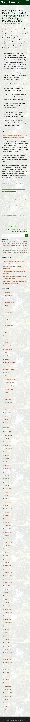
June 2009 (7, 632)
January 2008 (8, 689)
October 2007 (8, 699)
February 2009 (8, 646)
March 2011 (7, 562)
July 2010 (7, 589)
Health (6, 339)
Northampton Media (7, 28)
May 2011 (7, 555)
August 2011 (7, 545)
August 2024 (7, 452)
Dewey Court (8, 319)
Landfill (5, 215)
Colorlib (12, 720)
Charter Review (8, 309)
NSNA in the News (9, 389)
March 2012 (7, 522)
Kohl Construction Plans (10, 362)
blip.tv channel (16, 44)
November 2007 (8, 696)
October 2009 (8, 619)
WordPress (21, 720)
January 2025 (8, 442)
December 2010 (8, 572)
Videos (6, 416)
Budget (6, 305)
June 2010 (7, 592)
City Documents (8, 312)
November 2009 (8, 616)
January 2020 (8, 468)
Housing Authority (9, 345)
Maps (6, 376)
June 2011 (7, 552)
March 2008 (7, 682)
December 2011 (8, 532)
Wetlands (7, 419)
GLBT (6, 335)
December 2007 (8, 693)
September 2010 (8, 582)
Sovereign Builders (9, 402)
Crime (6, 315)
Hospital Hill (7, 342)
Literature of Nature (9, 369)
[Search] (26, 235)
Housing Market (8, 349)
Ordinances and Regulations (13, 215)
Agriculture (7, 292)
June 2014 (7, 478)
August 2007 (7, 706)
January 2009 (8, 649)
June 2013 (7, 492)
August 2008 (7, 666)
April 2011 (7, 559)
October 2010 (8, 579)
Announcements (8, 295)
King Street (7, 359)
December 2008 (8, 652)
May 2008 (7, 676)
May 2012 (7, 519)
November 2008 (8, 656)
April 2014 (7, 482)
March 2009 (7, 642)
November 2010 (8, 575)
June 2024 (7, 455)
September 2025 (8, 435)
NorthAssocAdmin (16, 23)
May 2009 (7, 636)
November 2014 (8, 472)
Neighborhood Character (10, 379)
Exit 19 (6, 329)
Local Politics (8, 372)
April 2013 (7, 498)
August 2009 (7, 626)
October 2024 (8, 445)
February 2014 (8, 488)
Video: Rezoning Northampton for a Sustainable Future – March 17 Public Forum (16, 230)
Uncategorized (8, 412)
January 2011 (8, 569)
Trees (6, 409)
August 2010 (7, 585)
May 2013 (7, 495)
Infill (6, 352)
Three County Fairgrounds (11, 406)
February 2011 (8, 565)
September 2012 (8, 508)
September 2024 (8, 448)
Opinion (6, 392)
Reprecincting (8, 399)
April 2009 (7, 639)
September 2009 (8, 622)
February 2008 (8, 686)
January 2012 (8, 529)
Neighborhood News (9, 382)
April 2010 (7, 599)
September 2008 (8, 662)
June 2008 (7, 672)
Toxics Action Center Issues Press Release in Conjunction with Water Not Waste (14, 225)
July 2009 (7, 629)
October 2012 (8, 505)
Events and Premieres (10, 325)
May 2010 (7, 595)
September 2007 (8, 703)
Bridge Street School (9, 302)
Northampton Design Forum (11, 386)
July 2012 (7, 512)
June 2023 (7, 465)
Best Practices (8, 299)
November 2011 (8, 535)
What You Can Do (9, 422)
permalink (23, 215)
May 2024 (7, 458)
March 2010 (7, 602)
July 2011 (7, 549)
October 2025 (8, 431)
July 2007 (7, 709)
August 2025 (7, 438)
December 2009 (8, 612)
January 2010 (8, 609)
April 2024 (7, 462)
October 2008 (8, 659)
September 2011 (8, 542)
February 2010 (8, 606)
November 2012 (8, 502)
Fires (6, 332)
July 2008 (7, 669)
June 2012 (7, 515)
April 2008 (7, 679)
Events (6, 322)
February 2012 (8, 525)
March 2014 (7, 485)
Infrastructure (8, 355)
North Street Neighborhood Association (11, 718)
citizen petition (13, 34)
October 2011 (8, 539)
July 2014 (7, 475)
